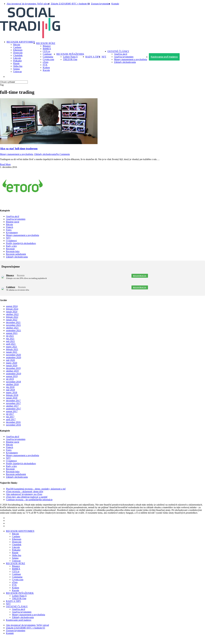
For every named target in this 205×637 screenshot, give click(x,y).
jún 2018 (10, 387)
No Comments (63, 154)
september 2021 (13, 330)
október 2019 (12, 371)
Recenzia (20, 275)
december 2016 (13, 422)
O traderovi (11, 240)
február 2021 (12, 349)
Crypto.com (17, 579)
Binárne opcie (12, 221)
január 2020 (11, 365)
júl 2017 (10, 414)
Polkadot (16, 550)
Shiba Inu (16, 555)
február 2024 (12, 309)
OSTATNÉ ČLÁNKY (17, 606)
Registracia (139, 276)
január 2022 (11, 319)
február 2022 (12, 317)
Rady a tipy (11, 246)
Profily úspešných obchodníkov (21, 243)
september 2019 (13, 373)
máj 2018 (10, 390)
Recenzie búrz (13, 251)
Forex (9, 230)
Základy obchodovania (45, 154)
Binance (10, 275)
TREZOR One (19, 598)
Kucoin (15, 590)
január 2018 (11, 398)
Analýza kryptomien (15, 219)
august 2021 (12, 333)
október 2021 (12, 328)
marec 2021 (11, 346)
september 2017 (13, 408)
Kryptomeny (12, 232)
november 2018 (13, 381)
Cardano (16, 536)
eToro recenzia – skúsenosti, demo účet (24, 491)
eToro (15, 582)
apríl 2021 (11, 344)
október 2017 (12, 406)
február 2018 (12, 395)
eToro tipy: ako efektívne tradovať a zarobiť (27, 497)
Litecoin (16, 547)
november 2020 (13, 354)
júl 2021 (10, 336)
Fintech (9, 227)
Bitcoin (9, 224)
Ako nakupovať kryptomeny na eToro (24, 494)
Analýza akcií (12, 216)
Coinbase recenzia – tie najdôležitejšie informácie (29, 499)
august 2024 (12, 306)
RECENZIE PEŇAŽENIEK (20, 593)
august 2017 (12, 411)
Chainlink (16, 544)
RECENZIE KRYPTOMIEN (20, 531)
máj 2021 (10, 341)
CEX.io (15, 571)
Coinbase (10, 287)
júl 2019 (10, 379)
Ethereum (16, 539)
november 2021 (13, 325)
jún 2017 (10, 416)
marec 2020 (11, 363)
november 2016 (13, 425)
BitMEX (16, 569)
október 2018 (12, 384)
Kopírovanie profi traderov (18, 620)
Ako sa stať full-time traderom (19, 148)
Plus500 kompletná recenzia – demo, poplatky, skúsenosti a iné (36, 489)
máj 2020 (10, 360)
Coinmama (17, 577)
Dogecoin (16, 542)
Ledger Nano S (19, 595)
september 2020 (13, 357)
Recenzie (10, 248)
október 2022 (12, 314)
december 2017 (13, 400)
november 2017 (13, 403)
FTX (14, 585)
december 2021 (13, 322)
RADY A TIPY (13, 601)
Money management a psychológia (16, 154)
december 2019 (13, 368)
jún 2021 (10, 338)
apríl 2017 (11, 419)
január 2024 (11, 311)
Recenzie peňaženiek (16, 254)
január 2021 (11, 352)
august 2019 (12, 376)
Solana (15, 558)
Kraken (15, 587)
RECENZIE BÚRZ (15, 563)
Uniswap (16, 560)
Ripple (15, 552)
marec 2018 (11, 392)
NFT (8, 238)
